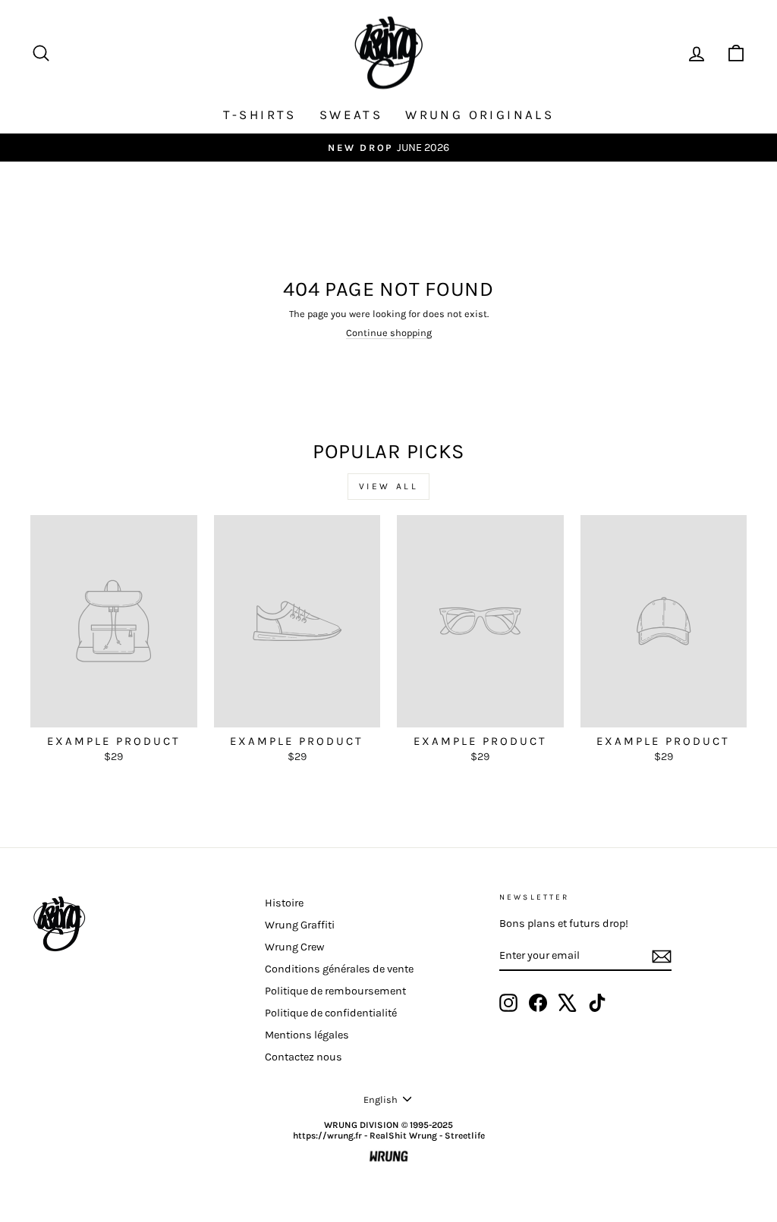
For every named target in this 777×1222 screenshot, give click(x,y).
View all (389, 486)
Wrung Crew (294, 947)
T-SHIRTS (260, 114)
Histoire (284, 903)
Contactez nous (303, 1057)
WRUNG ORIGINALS (479, 114)
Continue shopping (389, 332)
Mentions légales (307, 1035)
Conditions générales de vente (339, 969)
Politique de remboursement (335, 991)
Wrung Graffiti (300, 925)
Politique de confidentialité (331, 1013)
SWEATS (350, 114)
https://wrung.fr (327, 1135)
